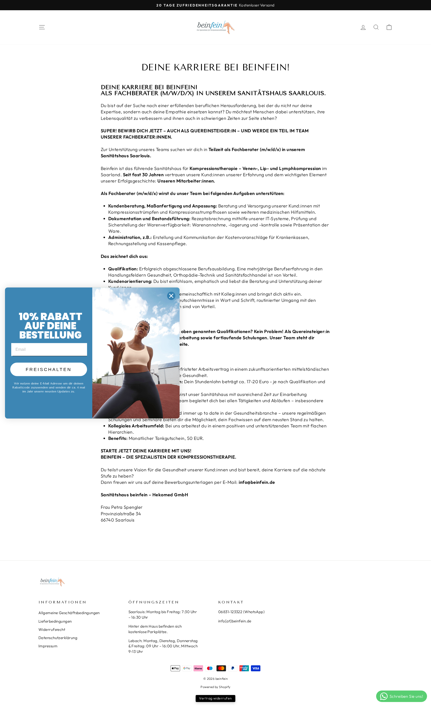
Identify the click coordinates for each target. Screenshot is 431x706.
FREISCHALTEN (49, 369)
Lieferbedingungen (55, 621)
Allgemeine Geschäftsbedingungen (69, 612)
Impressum (47, 646)
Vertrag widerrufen (215, 698)
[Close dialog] (171, 296)
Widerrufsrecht (51, 629)
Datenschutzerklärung (57, 637)
